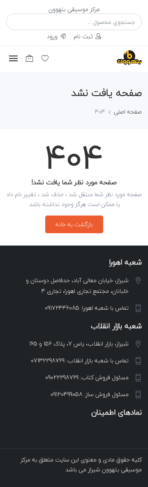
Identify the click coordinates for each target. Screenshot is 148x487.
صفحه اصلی (128, 112)
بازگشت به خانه (74, 224)
